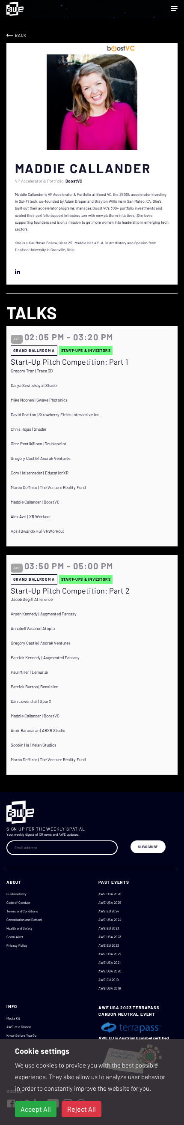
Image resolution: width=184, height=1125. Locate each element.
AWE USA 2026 (109, 894)
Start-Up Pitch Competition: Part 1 (69, 361)
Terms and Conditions (22, 911)
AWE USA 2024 (109, 920)
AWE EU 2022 (108, 945)
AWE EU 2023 (108, 928)
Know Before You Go (21, 1035)
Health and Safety (19, 928)
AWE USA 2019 (109, 988)
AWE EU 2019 (108, 980)
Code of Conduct (18, 902)
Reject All (81, 1109)
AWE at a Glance (18, 1027)
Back (21, 35)
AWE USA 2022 (109, 954)
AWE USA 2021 (109, 962)
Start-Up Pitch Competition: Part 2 (70, 590)
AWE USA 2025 (109, 902)
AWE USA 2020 (110, 971)
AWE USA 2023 (109, 937)
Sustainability (16, 894)
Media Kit (13, 1018)
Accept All (36, 1109)
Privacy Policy (16, 945)
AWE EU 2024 (108, 911)
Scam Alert (14, 937)
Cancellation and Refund (24, 920)
